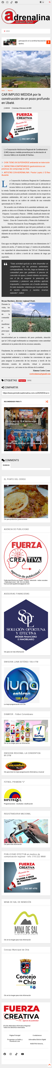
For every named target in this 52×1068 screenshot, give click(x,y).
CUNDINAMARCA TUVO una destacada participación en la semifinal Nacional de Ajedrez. (32, 41)
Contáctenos (37, 1035)
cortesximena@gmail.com (40, 374)
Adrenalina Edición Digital (37, 1039)
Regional (10, 90)
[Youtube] (16, 2)
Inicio (3, 90)
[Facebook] (3, 2)
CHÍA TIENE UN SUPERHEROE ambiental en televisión (27, 162)
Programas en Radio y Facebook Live (14, 1040)
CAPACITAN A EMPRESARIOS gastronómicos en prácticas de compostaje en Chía (23, 167)
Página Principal (14, 1035)
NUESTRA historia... (37, 1044)
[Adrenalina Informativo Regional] (26, 26)
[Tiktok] (12, 2)
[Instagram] (7, 2)
